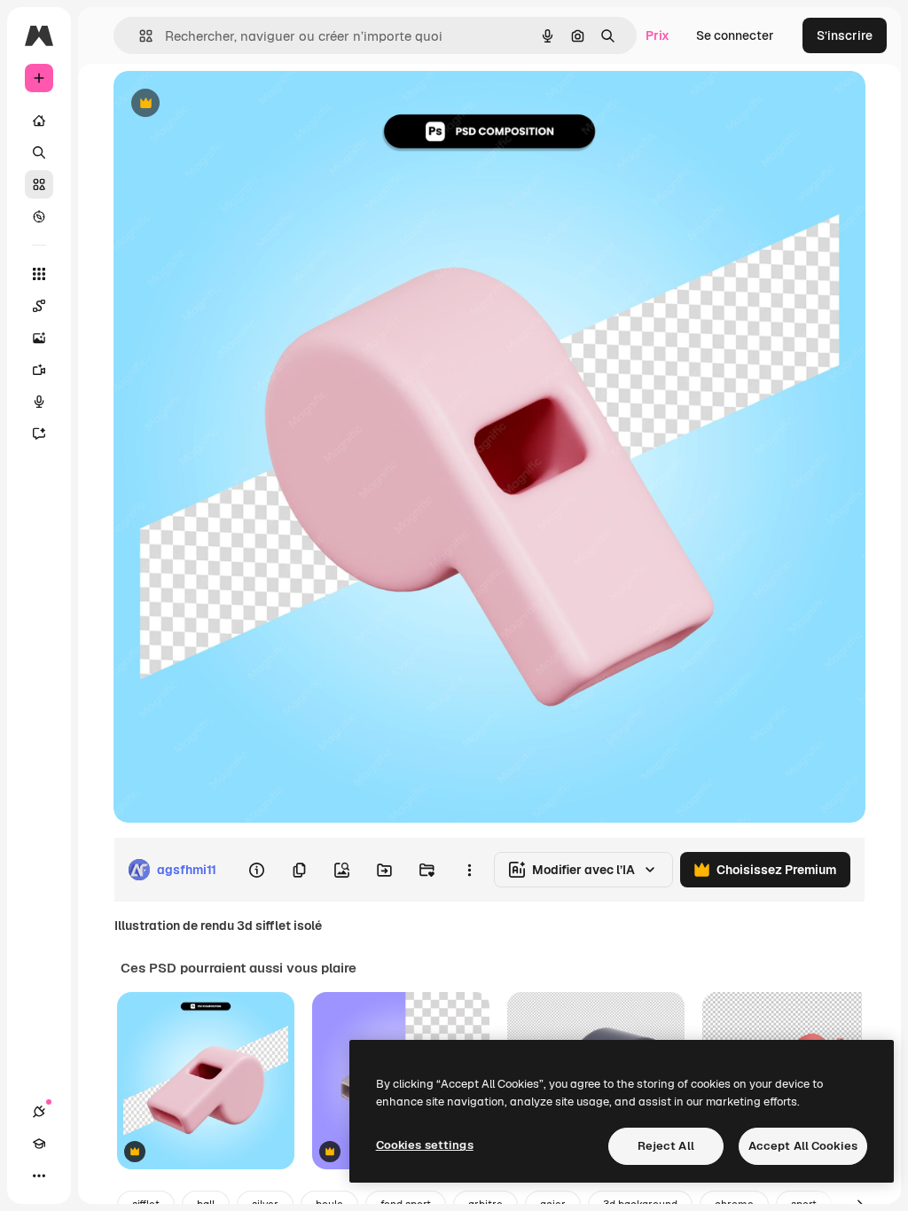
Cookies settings (425, 1144)
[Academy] (39, 1143)
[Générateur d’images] (39, 338)
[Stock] (39, 184)
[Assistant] (39, 433)
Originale (230, 104)
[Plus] (39, 1175)
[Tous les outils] (39, 274)
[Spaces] (39, 306)
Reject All (666, 1145)
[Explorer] (39, 216)
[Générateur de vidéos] (39, 369)
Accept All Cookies (802, 1145)
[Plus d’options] (469, 869)
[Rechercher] (39, 152)
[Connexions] (39, 1112)
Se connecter (735, 35)
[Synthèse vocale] (39, 401)
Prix (657, 35)
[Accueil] (39, 120)
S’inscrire (845, 35)
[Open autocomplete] (138, 36)
